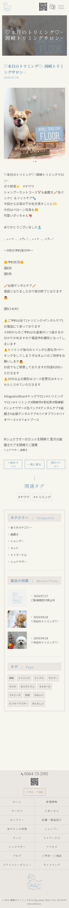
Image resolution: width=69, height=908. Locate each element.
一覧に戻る (34, 464)
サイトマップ (52, 865)
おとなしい (38, 703)
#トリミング (42, 497)
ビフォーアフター (18, 703)
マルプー (53, 677)
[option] (34, 123)
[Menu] (61, 6)
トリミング (24, 677)
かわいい (39, 694)
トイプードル (19, 555)
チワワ (12, 686)
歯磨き (24, 450)
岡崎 (11, 677)
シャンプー (17, 541)
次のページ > (56, 464)
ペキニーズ (15, 694)
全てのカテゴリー (21, 527)
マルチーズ (44, 686)
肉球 (27, 694)
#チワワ (23, 497)
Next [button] (61, 125)
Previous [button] (8, 125)
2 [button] (35, 161)
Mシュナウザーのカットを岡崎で (26, 439)
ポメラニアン (27, 686)
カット (15, 548)
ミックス (39, 677)
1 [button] (33, 161)
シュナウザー (11, 450)
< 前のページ (13, 464)
